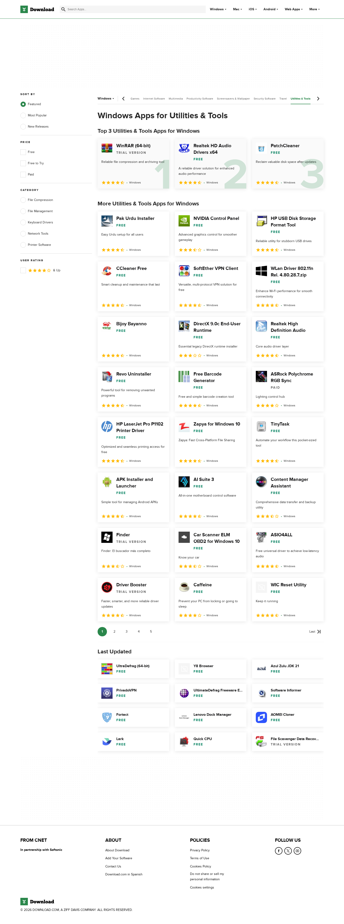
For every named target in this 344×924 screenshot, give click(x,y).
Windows (217, 9)
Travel (283, 98)
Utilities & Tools (301, 98)
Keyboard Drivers (40, 222)
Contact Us (113, 866)
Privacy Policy (200, 850)
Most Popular (37, 115)
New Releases (38, 127)
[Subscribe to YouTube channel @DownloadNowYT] (297, 851)
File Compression (40, 200)
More (313, 9)
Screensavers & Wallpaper (233, 98)
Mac (236, 9)
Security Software (265, 98)
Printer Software (39, 245)
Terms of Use (199, 858)
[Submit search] (63, 9)
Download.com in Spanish (124, 875)
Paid (31, 174)
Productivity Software (200, 98)
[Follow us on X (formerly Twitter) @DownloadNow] (288, 851)
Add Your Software (118, 858)
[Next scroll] (318, 98)
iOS (251, 9)
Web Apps (292, 9)
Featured (34, 104)
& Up (56, 270)
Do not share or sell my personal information (207, 876)
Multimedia (176, 98)
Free (31, 152)
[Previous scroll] (123, 98)
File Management (40, 211)
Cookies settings (202, 887)
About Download (117, 850)
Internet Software (154, 98)
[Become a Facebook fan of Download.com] (278, 851)
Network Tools (38, 234)
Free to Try (36, 163)
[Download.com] (37, 9)
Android (269, 9)
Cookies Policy (200, 866)
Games (135, 98)
